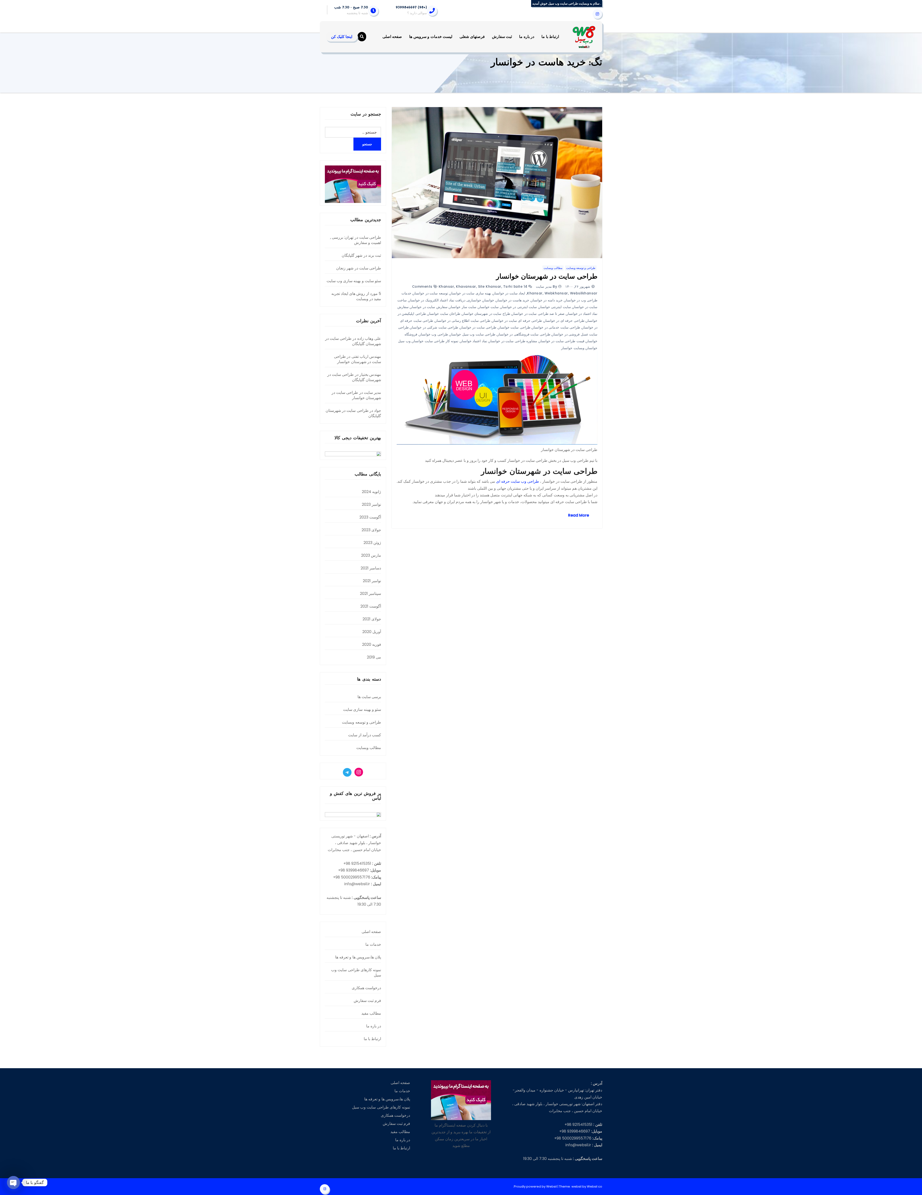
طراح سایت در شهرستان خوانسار (486, 313)
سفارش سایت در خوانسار (429, 307)
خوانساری (474, 300)
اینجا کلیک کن (341, 36)
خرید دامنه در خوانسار (547, 300)
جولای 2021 (372, 619)
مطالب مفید (371, 1013)
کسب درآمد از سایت (364, 735)
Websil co (594, 1186)
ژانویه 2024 (371, 491)
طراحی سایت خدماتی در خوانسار (556, 327)
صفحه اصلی (392, 36)
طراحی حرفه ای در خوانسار (564, 320)
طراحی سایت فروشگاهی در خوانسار (523, 334)
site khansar (489, 286)
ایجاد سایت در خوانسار (509, 293)
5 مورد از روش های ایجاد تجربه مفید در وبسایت (356, 296)
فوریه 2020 (371, 644)
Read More (578, 515)
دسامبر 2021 (371, 568)
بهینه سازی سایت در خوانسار (470, 293)
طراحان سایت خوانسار (444, 313)
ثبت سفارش (502, 36)
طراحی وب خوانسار (433, 334)
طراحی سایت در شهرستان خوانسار (546, 277)
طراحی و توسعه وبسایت (580, 268)
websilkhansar (584, 293)
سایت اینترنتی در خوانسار (519, 307)
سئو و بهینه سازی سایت (362, 709)
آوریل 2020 (371, 631)
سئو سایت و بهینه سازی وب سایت (354, 281)
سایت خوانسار (488, 307)
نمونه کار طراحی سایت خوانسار (435, 341)
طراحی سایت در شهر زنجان (358, 268)
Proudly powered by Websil (536, 1186)
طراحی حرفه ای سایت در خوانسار (517, 320)
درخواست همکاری (366, 988)
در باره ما (526, 36)
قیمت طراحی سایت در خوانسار (561, 341)
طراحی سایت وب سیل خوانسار (472, 334)
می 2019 (374, 657)
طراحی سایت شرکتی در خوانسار (434, 327)
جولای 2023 (371, 530)
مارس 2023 (371, 555)
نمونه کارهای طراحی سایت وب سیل (356, 972)
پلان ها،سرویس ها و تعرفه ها (358, 957)
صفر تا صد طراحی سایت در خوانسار (538, 313)
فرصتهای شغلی (472, 36)
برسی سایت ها (369, 697)
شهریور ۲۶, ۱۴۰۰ (578, 286)
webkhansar (556, 293)
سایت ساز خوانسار (462, 307)
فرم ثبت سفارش (367, 1000)
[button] (362, 36)
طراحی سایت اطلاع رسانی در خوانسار (463, 320)
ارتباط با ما (550, 36)
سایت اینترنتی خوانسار (555, 307)
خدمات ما (373, 944)
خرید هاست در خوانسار (512, 300)
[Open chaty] (13, 1182)
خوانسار (488, 300)
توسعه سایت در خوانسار (430, 293)
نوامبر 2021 (372, 581)
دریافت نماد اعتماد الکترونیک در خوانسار (437, 300)
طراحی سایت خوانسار (514, 327)
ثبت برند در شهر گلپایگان (361, 255)
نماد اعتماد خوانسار (473, 341)
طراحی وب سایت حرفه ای (517, 481)
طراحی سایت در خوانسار (478, 327)
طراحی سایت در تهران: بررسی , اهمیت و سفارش (355, 240)
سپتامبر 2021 (370, 593)
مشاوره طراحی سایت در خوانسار (513, 341)
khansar (446, 286)
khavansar (466, 286)
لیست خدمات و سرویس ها (430, 36)
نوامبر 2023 (371, 504)
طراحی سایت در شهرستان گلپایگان (353, 341)
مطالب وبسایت (553, 268)
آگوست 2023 (370, 517)
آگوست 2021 (370, 606)
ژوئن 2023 (372, 542)
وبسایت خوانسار (572, 348)
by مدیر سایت (546, 286)
